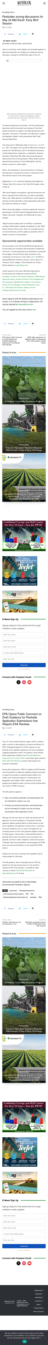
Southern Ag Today (19, 290)
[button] (44, 3)
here (34, 309)
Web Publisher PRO (10, 1302)
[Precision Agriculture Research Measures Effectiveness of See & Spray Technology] (24, 429)
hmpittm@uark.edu (21, 265)
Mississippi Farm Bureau (14, 287)
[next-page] (7, 506)
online (14, 181)
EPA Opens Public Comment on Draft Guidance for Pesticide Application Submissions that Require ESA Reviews (12, 341)
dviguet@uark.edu (25, 304)
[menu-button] (3, 3)
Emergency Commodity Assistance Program (24, 401)
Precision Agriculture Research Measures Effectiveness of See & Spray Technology (24, 448)
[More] (32, 34)
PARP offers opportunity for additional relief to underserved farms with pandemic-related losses (35, 340)
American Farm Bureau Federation (22, 276)
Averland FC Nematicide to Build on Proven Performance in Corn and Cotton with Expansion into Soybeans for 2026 (24, 496)
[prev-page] (3, 506)
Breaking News (8, 12)
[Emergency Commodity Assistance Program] (24, 380)
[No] (45, 1337)
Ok (25, 1341)
